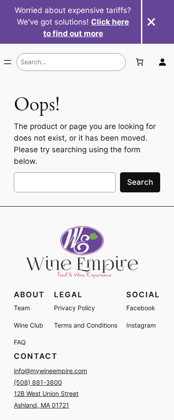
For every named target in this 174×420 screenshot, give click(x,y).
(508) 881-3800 (38, 382)
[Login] (162, 62)
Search (140, 182)
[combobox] (71, 62)
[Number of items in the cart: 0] (139, 62)
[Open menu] (7, 62)
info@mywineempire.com (50, 370)
